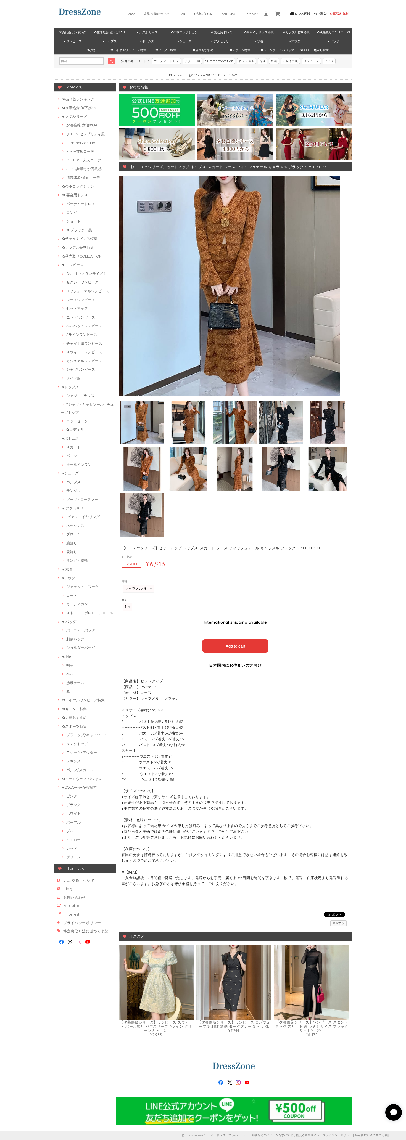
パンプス (73, 482)
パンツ (71, 456)
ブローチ (73, 534)
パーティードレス (166, 61)
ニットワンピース (80, 317)
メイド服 (73, 378)
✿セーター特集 (165, 50)
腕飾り (71, 543)
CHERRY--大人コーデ (83, 160)
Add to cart (235, 646)
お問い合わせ (203, 14)
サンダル (73, 490)
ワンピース (311, 61)
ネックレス (75, 525)
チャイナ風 (290, 61)
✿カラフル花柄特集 (296, 32)
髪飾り (71, 552)
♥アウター (296, 41)
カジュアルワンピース (84, 361)
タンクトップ (77, 743)
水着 (274, 61)
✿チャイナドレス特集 (259, 32)
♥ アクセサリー (221, 41)
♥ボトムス (147, 41)
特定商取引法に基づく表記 (86, 931)
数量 (124, 600)
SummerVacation (219, 61)
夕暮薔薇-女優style (81, 125)
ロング (71, 212)
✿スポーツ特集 (240, 50)
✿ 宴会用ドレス (221, 32)
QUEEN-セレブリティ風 (85, 134)
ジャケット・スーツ (82, 586)
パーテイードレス (80, 204)
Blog (182, 14)
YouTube (228, 14)
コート (71, 595)
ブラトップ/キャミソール (87, 735)
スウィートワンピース (84, 352)
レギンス (73, 761)
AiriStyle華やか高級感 (84, 168)
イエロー (73, 839)
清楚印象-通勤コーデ (83, 177)
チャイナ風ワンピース (84, 343)
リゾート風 (192, 61)
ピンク (71, 796)
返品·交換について (157, 14)
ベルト (71, 674)
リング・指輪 (77, 560)
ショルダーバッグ (80, 647)
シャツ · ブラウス (80, 395)
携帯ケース (75, 682)
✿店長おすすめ (203, 50)
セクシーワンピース (82, 282)
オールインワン (78, 464)
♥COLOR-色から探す (314, 50)
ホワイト (73, 813)
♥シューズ (184, 41)
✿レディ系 (75, 429)
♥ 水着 (258, 41)
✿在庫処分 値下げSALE (110, 32)
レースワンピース (80, 300)
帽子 (69, 665)
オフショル (246, 61)
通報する (338, 923)
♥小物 (91, 50)
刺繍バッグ (75, 639)
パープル (73, 822)
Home (130, 14)
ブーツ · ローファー (82, 499)
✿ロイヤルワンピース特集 (128, 50)
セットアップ (77, 308)
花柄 (262, 61)
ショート (73, 221)
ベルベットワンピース (84, 326)
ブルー (71, 831)
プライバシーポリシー (82, 923)
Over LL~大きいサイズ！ (86, 273)
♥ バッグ (333, 41)
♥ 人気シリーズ (147, 32)
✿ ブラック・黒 (79, 230)
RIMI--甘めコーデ (80, 151)
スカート (73, 447)
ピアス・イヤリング (83, 517)
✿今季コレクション (184, 32)
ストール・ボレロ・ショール (89, 613)
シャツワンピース (80, 369)
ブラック (73, 804)
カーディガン (77, 604)
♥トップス (110, 41)
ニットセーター (78, 421)
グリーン (73, 857)
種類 (124, 582)
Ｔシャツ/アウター (81, 752)
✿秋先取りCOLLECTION (333, 32)
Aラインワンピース (81, 334)
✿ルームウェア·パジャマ (277, 50)
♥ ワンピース (72, 41)
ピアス (329, 61)
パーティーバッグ (80, 630)
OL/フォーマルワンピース (87, 291)
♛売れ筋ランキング (72, 32)
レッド (71, 848)
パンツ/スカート (79, 770)
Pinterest (251, 14)
